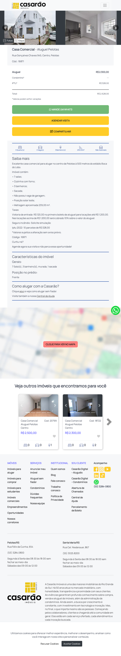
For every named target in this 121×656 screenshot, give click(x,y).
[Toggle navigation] (105, 5)
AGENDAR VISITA (60, 120)
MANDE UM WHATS (61, 109)
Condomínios (37, 488)
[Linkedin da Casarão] (96, 475)
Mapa (21, 40)
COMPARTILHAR (62, 131)
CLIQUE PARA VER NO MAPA (60, 344)
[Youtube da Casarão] (107, 469)
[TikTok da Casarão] (102, 475)
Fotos (10, 40)
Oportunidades (15, 512)
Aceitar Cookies (71, 643)
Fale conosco (58, 480)
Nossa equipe (37, 503)
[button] (21, 405)
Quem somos (58, 469)
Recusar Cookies (50, 643)
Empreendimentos (17, 507)
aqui (21, 291)
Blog (53, 475)
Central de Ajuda (46, 296)
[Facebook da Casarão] (96, 469)
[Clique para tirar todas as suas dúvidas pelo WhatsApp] (115, 310)
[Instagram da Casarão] (101, 469)
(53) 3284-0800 (102, 486)
